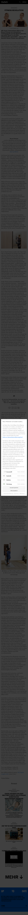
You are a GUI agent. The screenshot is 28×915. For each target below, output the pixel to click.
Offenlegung (22, 493)
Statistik (8, 476)
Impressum (16, 493)
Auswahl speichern (14, 487)
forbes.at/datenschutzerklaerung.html (12, 437)
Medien (8, 480)
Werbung (9, 484)
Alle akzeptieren (14, 490)
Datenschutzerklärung (8, 493)
